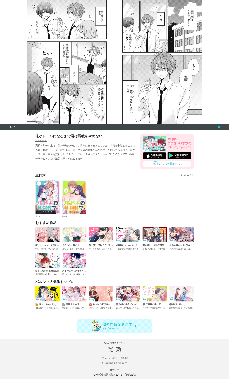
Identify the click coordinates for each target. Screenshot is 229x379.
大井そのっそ (41, 140)
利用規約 (124, 358)
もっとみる (186, 175)
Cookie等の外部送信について (114, 363)
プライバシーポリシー (110, 358)
